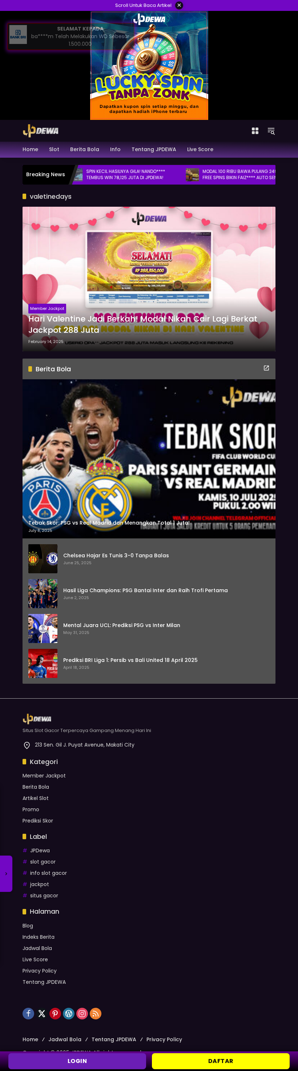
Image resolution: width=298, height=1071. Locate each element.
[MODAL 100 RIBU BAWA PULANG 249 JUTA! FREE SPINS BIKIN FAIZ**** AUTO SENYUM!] (168, 174)
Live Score (35, 959)
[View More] (266, 368)
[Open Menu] (255, 130)
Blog (28, 925)
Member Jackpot (47, 308)
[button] (271, 130)
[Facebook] (28, 1013)
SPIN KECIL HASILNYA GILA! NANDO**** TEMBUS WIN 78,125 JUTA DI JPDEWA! (101, 175)
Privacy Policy (40, 970)
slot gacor (43, 861)
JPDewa (40, 850)
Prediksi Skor (38, 820)
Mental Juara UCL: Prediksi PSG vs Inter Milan (121, 625)
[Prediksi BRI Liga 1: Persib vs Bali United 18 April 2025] (42, 663)
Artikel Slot (36, 798)
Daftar (221, 1061)
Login (77, 1061)
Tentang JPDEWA (44, 982)
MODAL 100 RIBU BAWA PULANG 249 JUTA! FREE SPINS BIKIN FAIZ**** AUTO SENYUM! (222, 175)
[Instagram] (82, 1013)
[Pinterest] (55, 1013)
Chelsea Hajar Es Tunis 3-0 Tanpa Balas (116, 555)
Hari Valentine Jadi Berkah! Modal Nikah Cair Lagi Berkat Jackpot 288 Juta (142, 325)
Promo (31, 809)
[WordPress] (68, 1013)
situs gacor (44, 895)
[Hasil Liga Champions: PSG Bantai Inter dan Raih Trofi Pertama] (42, 593)
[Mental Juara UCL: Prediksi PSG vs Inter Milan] (42, 628)
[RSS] (95, 1013)
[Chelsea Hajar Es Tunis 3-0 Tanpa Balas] (42, 558)
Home (30, 1039)
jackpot (39, 884)
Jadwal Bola (37, 948)
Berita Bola (36, 787)
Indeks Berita (39, 937)
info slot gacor (48, 873)
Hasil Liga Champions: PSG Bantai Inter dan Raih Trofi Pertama (145, 590)
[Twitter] (42, 1013)
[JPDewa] (41, 130)
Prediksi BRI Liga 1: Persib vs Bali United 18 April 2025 (130, 660)
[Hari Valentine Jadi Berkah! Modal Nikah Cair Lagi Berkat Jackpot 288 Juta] (149, 279)
